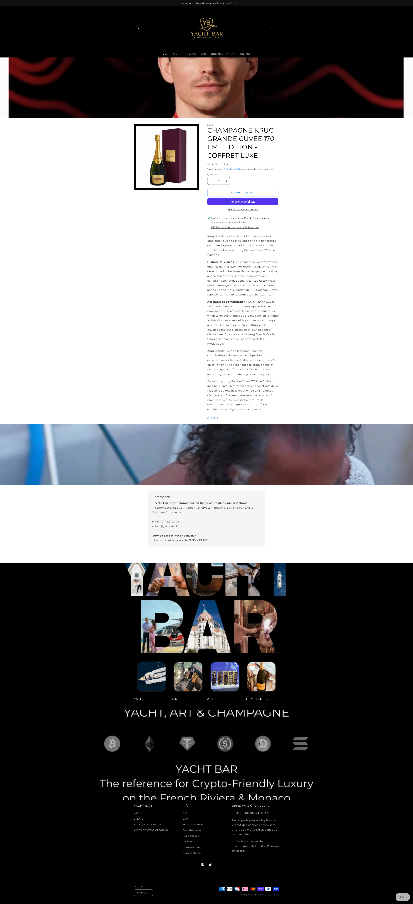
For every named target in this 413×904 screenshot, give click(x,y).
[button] (137, 27)
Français (141, 892)
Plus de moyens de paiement (243, 209)
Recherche (189, 841)
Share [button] (214, 417)
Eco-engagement (193, 824)
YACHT (139, 699)
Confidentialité (192, 830)
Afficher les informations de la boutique (235, 227)
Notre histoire (191, 847)
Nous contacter (192, 853)
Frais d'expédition (233, 169)
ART (210, 699)
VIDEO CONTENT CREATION (151, 830)
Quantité (212, 174)
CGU (185, 813)
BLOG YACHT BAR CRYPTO (150, 824)
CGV (185, 818)
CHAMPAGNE (254, 699)
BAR (174, 699)
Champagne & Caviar (269, 895)
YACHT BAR (253, 895)
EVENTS (139, 818)
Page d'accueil (191, 835)
